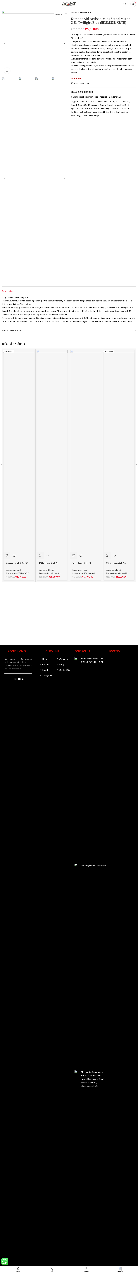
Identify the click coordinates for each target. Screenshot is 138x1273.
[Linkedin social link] (23, 679)
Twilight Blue (122, 112)
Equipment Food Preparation (96, 96)
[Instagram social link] (15, 679)
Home (74, 12)
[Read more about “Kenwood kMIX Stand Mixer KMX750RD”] (7, 555)
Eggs (73, 108)
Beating (126, 101)
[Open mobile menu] (3, 4)
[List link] (46, 659)
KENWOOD (23, 573)
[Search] (125, 4)
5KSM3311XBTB (106, 101)
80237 (118, 101)
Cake (80, 105)
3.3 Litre (80, 101)
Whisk (84, 115)
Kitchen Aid (82, 108)
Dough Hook (113, 105)
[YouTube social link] (19, 679)
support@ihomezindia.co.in (93, 865)
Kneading (105, 108)
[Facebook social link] (12, 679)
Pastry (82, 112)
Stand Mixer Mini (107, 112)
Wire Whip (94, 115)
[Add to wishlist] (14, 555)
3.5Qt (93, 101)
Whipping (75, 115)
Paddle (74, 112)
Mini (126, 108)
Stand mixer (91, 112)
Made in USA (117, 108)
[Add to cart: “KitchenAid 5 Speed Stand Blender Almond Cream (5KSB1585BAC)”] (40, 555)
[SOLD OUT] (19, 451)
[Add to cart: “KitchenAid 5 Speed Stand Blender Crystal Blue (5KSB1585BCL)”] (73, 555)
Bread (74, 105)
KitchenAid (85, 12)
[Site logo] (69, 3)
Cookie (87, 105)
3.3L (87, 101)
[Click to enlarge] (7, 71)
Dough (102, 105)
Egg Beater (125, 105)
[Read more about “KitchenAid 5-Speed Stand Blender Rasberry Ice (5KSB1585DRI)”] (107, 555)
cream (95, 105)
